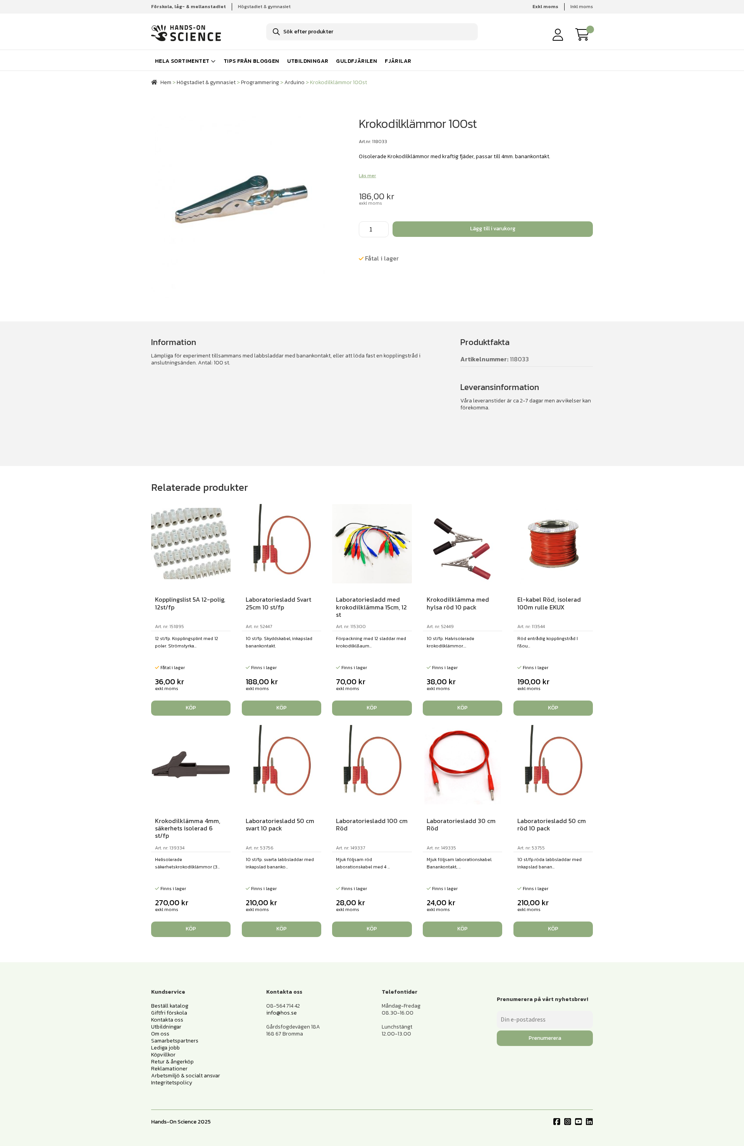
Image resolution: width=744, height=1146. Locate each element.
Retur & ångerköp (172, 1062)
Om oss (160, 1034)
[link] (584, 34)
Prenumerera (545, 1038)
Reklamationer (169, 1069)
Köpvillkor (163, 1055)
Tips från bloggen (251, 61)
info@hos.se (281, 1013)
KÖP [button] (191, 708)
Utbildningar (308, 61)
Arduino (294, 82)
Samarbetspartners (174, 1041)
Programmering (260, 82)
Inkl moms (581, 6)
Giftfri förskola (169, 1013)
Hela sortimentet (182, 61)
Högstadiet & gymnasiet (264, 6)
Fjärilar (398, 61)
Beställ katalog (169, 1006)
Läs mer (367, 175)
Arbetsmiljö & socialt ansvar (185, 1076)
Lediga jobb (165, 1048)
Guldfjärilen (356, 61)
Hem (165, 82)
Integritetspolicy (171, 1083)
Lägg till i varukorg (492, 228)
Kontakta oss (167, 1020)
